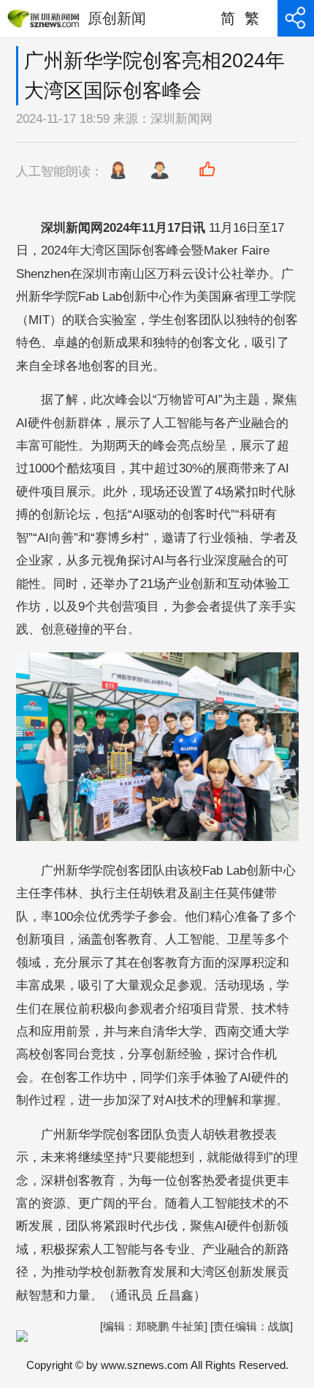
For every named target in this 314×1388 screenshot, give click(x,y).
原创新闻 (117, 18)
